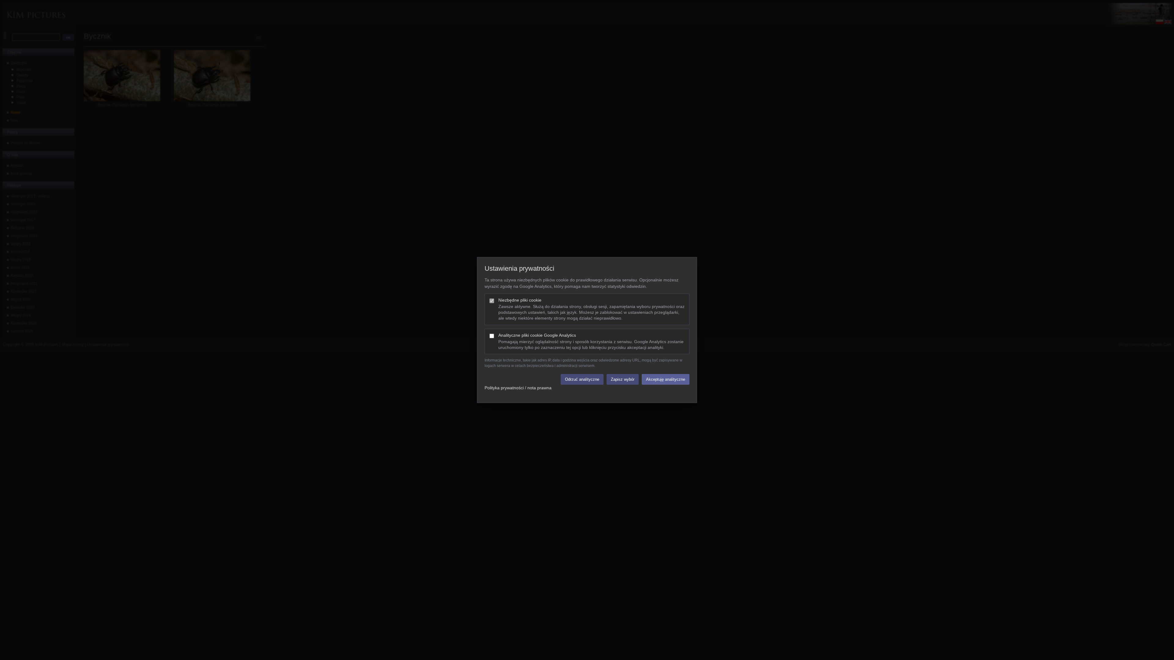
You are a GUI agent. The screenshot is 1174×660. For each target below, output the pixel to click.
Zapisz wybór (622, 379)
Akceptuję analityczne (665, 379)
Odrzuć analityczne (582, 379)
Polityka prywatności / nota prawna (518, 387)
